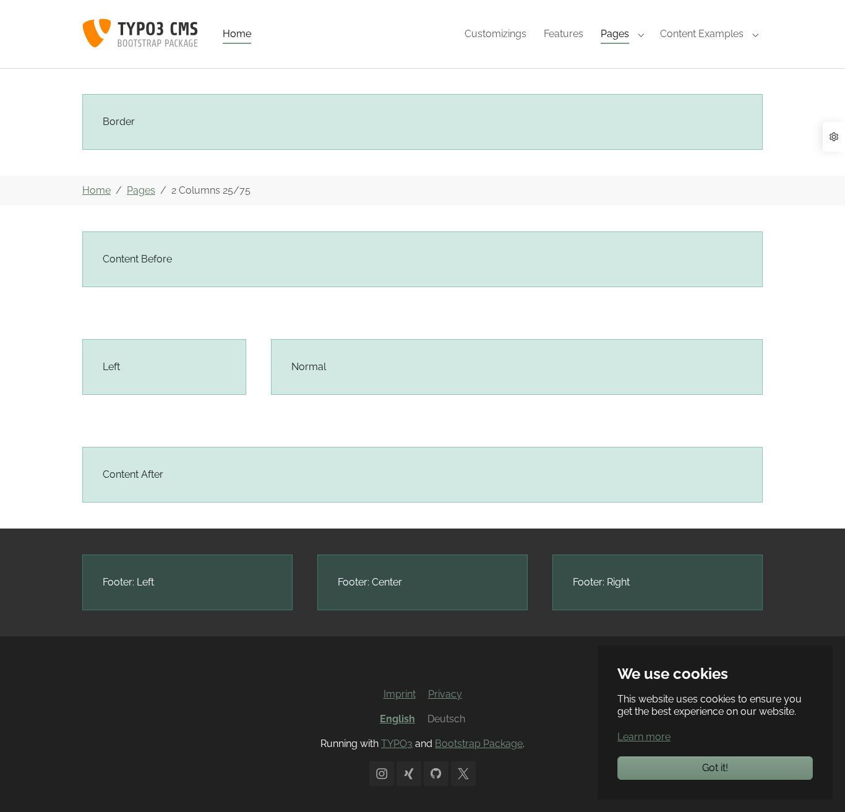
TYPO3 (397, 743)
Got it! (715, 768)
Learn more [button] (644, 737)
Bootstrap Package (479, 743)
